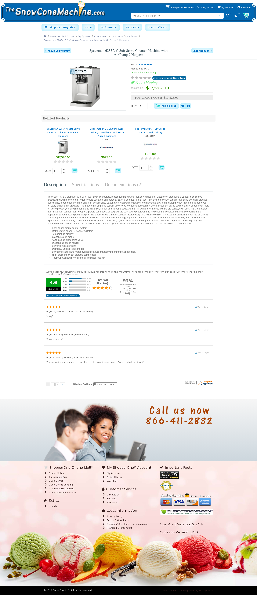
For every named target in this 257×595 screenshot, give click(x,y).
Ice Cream (117, 36)
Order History (114, 477)
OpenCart (126, 527)
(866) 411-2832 (207, 7)
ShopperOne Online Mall (182, 7)
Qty (134, 105)
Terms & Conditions (118, 520)
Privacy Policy (115, 516)
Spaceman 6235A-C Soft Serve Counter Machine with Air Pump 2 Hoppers (86, 40)
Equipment (84, 36)
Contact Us (113, 494)
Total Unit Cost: (148, 97)
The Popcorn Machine (61, 488)
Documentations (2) (124, 184)
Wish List (112, 481)
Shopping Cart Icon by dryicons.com (127, 524)
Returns (111, 498)
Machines (132, 36)
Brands (53, 506)
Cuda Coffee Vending (61, 484)
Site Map (112, 502)
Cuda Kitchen (57, 473)
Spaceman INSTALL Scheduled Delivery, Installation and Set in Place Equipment (107, 132)
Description (55, 184)
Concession (100, 36)
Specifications (85, 184)
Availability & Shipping (143, 72)
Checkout (245, 7)
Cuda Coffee (56, 480)
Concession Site (58, 477)
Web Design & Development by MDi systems (188, 590)
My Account (227, 7)
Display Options (82, 384)
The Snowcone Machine (62, 492)
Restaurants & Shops (62, 36)
